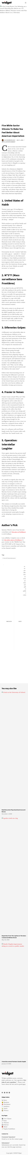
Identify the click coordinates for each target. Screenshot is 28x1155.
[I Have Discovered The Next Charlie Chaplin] (14, 1001)
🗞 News (4, 1100)
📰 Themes (5, 1122)
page (14, 1147)
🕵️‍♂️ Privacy (5, 1110)
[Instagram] (7, 1092)
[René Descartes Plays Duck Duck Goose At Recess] (14, 749)
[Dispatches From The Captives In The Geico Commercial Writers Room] (14, 875)
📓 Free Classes (6, 1118)
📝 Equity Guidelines (8, 1129)
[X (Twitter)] (4, 1092)
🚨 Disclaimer (6, 1104)
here (24, 1084)
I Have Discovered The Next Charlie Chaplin (14, 1061)
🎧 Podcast (5, 1125)
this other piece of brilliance (13, 540)
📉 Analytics (5, 1106)
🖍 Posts (4, 1120)
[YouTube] (9, 1092)
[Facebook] (2, 1092)
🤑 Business (5, 1102)
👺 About (4, 1127)
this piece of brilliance (19, 532)
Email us (4, 1139)
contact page (18, 1139)
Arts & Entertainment (8, 142)
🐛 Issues (4, 1108)
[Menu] (25, 2)
